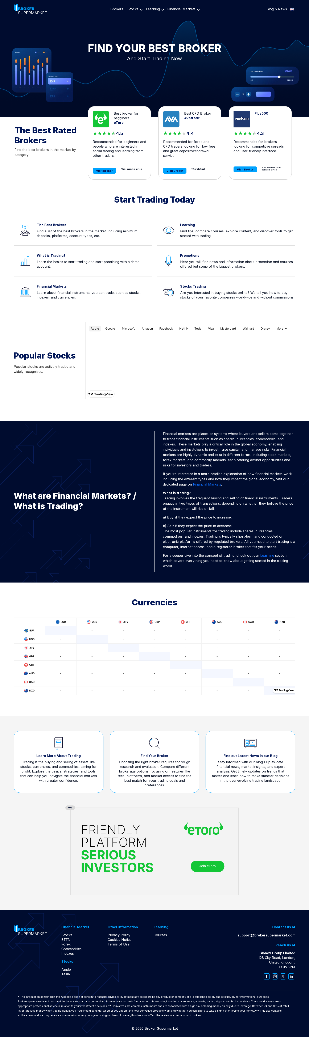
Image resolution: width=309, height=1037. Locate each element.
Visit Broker (104, 170)
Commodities (71, 949)
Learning (153, 9)
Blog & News (277, 9)
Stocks (132, 9)
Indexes (67, 953)
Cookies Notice (120, 939)
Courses (160, 935)
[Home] (30, 8)
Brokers (116, 9)
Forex (66, 944)
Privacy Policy (119, 935)
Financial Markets (181, 9)
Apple (66, 969)
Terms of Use (118, 944)
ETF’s (65, 939)
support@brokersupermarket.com (266, 935)
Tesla (65, 974)
